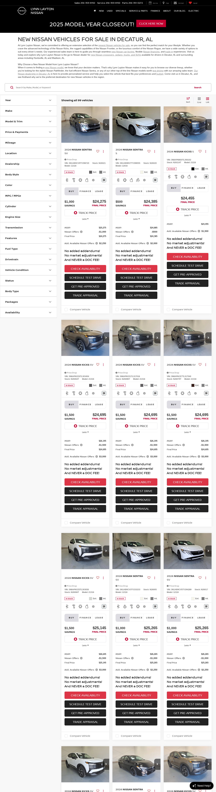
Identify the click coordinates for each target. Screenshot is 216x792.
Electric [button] (193, 10)
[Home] (94, 11)
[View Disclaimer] (93, 180)
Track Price (87, 213)
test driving (158, 70)
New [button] (101, 10)
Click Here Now (151, 23)
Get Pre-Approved (85, 286)
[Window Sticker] (104, 180)
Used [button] (110, 10)
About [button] (167, 10)
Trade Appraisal (85, 295)
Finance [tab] (85, 191)
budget (159, 74)
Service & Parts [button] (138, 10)
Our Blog (179, 10)
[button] (106, 124)
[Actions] (103, 151)
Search (197, 87)
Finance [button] (155, 10)
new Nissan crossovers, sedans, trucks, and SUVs (116, 55)
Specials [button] (121, 10)
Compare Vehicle (80, 309)
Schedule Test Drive (85, 277)
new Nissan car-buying (122, 51)
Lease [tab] (99, 191)
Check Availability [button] (85, 269)
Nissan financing (151, 51)
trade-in (169, 51)
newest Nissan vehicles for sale (114, 45)
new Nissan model (54, 67)
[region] (85, 235)
